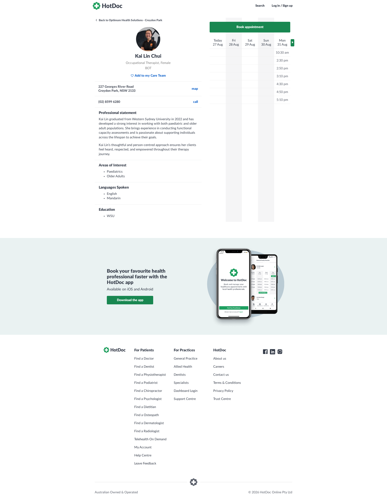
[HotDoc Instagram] (279, 351)
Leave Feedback (145, 463)
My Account (143, 447)
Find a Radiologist (146, 431)
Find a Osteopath (146, 415)
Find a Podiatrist (146, 382)
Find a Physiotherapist (150, 374)
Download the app (130, 300)
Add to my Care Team (150, 75)
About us (219, 358)
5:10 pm (282, 99)
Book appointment (249, 27)
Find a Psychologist (148, 399)
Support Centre (185, 399)
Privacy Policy (223, 390)
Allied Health (183, 366)
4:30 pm (282, 84)
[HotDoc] (107, 6)
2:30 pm (282, 60)
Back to (130, 20)
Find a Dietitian (145, 407)
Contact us (221, 374)
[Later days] (292, 42)
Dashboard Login (186, 390)
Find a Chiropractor (148, 390)
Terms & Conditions (227, 382)
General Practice (185, 358)
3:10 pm (282, 76)
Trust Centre (222, 399)
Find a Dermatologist (149, 423)
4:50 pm (282, 92)
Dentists (180, 374)
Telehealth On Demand (150, 439)
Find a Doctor (144, 358)
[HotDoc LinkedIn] (272, 351)
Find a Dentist (144, 366)
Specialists (181, 382)
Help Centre (142, 455)
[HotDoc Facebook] (265, 351)
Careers (218, 366)
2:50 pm (282, 68)
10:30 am (282, 52)
